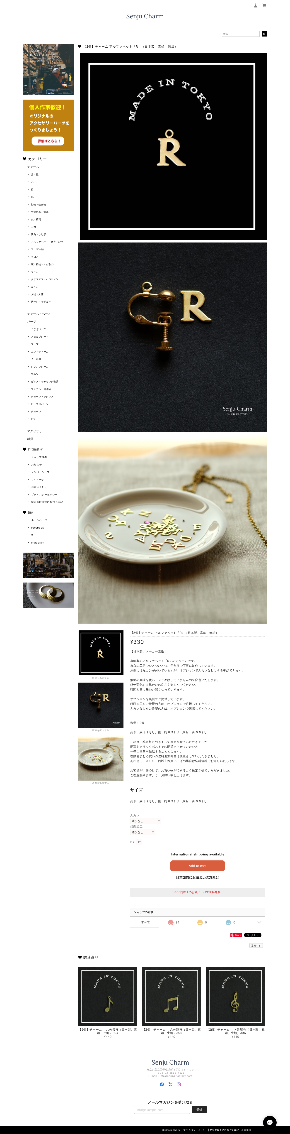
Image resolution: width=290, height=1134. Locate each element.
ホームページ (39, 520)
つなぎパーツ (38, 329)
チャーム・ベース (39, 314)
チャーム (33, 167)
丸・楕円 (36, 219)
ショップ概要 (39, 457)
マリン (35, 271)
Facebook (37, 527)
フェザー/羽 (37, 249)
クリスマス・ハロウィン (44, 279)
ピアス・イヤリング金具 (44, 381)
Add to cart (197, 866)
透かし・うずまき (41, 301)
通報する (256, 945)
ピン (33, 419)
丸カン (35, 374)
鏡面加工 (136, 826)
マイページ (37, 479)
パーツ (31, 321)
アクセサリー (36, 431)
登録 (199, 1109)
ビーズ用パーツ (39, 404)
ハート (35, 182)
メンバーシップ (40, 472)
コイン (35, 286)
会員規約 (246, 1130)
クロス (35, 256)
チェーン (36, 411)
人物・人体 (37, 294)
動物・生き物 (38, 204)
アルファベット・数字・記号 (47, 241)
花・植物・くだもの (42, 264)
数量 (132, 842)
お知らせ (36, 464)
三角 (33, 226)
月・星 (35, 174)
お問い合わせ (39, 487)
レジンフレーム (39, 366)
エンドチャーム (39, 351)
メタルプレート (39, 336)
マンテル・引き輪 (41, 389)
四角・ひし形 (38, 234)
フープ (35, 344)
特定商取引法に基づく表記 (47, 502)
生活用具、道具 (39, 211)
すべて (145, 922)
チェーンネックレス (42, 396)
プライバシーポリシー (44, 494)
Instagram (37, 542)
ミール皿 (36, 359)
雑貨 (30, 439)
